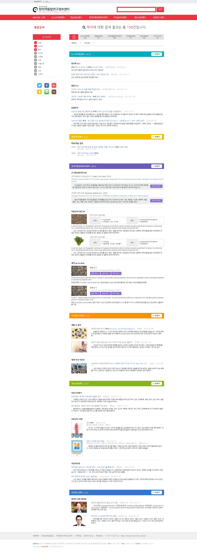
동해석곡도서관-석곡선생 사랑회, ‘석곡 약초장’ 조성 (100, 75)
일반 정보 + (95, 273)
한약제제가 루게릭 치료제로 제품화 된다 (117, 399)
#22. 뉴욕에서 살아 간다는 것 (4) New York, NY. (127, 366)
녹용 (39, 60)
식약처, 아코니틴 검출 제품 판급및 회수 (99, 90)
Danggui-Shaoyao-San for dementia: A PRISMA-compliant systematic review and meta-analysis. (110, 196)
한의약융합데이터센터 (98, 17)
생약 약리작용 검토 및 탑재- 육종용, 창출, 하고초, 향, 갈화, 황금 (102, 147)
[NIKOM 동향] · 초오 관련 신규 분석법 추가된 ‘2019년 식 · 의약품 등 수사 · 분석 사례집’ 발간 (117, 123)
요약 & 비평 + (156, 186)
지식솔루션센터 (120, 17)
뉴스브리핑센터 (58, 17)
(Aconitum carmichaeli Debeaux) (127, 332)
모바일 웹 (99, 536)
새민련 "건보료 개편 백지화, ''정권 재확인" (103, 98)
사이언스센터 (158, 17)
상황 (39, 43)
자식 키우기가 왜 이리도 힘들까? (126, 344)
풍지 (39, 50)
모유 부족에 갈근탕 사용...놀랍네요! (117, 478)
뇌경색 (40, 74)
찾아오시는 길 (88, 536)
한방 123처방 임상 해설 (124, 444)
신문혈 (40, 57)
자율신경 (41, 64)
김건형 (40, 53)
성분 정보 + (106, 273)
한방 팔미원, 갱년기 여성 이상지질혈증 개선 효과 (117, 408)
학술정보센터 (75, 17)
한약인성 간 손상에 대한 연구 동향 (127, 519)
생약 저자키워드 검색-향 (87, 153)
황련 (39, 67)
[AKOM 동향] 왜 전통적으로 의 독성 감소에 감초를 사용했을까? (117, 113)
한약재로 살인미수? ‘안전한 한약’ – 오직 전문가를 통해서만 (117, 469)
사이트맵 (78, 536)
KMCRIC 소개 (39, 17)
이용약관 (36, 536)
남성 (39, 71)
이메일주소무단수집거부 (64, 536)
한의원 (40, 46)
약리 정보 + (116, 273)
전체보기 (157, 54)
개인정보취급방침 (47, 536)
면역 (125, 426)
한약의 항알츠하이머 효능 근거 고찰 (127, 506)
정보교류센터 (139, 17)
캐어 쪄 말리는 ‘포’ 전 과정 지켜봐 (98, 68)
